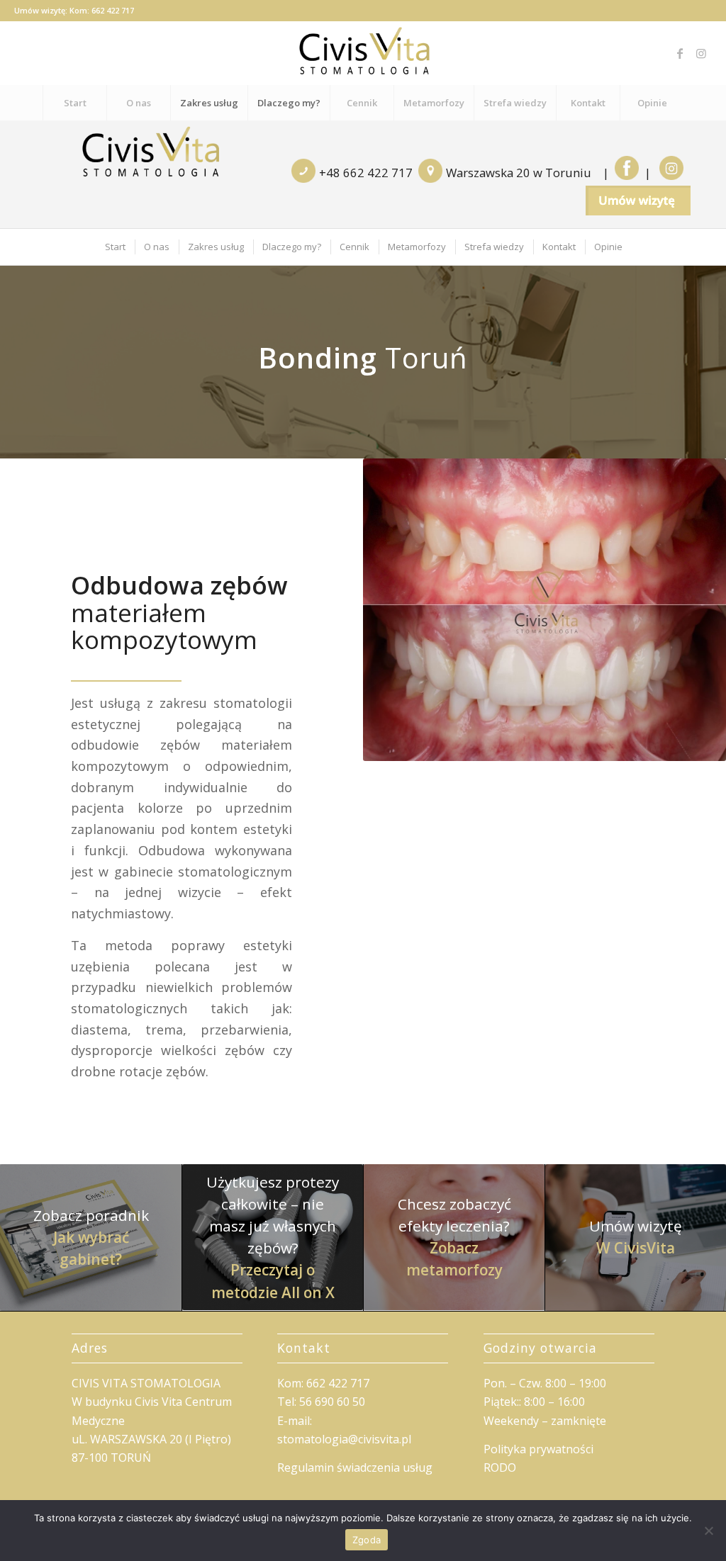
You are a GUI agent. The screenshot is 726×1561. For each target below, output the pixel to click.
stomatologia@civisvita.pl (344, 1439)
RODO (500, 1467)
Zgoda (366, 1539)
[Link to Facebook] (680, 53)
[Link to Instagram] (701, 53)
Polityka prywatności (538, 1449)
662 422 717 (112, 10)
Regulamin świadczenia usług (354, 1467)
